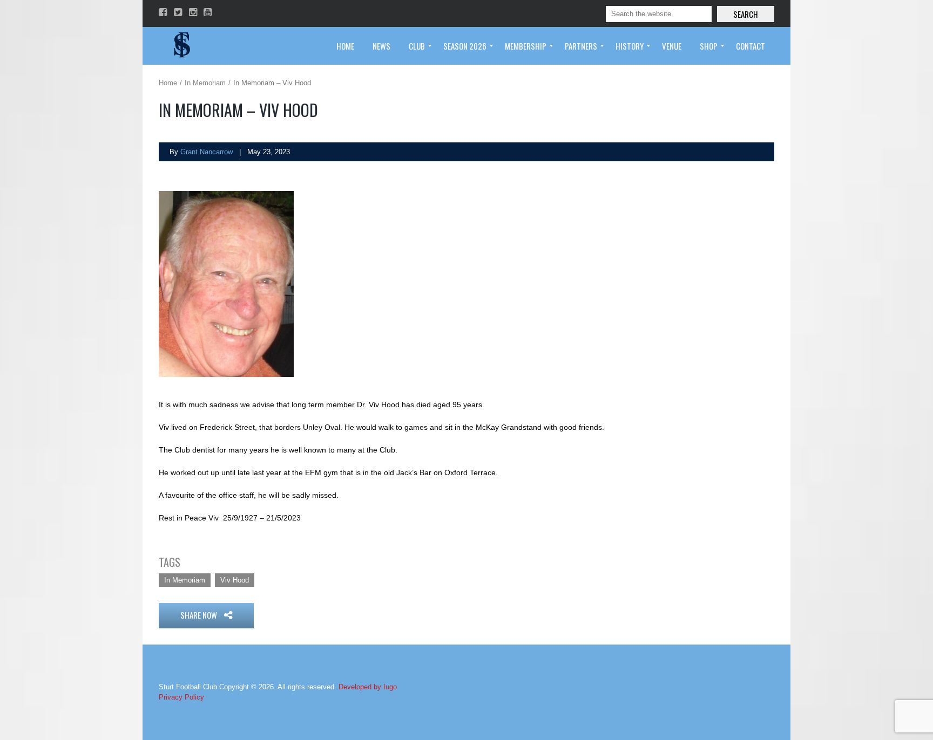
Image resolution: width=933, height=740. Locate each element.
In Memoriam (205, 83)
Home (168, 83)
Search (745, 14)
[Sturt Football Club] (181, 46)
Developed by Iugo (368, 687)
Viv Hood (234, 580)
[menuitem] (345, 46)
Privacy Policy (181, 697)
